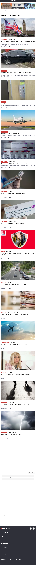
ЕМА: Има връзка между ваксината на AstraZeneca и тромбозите (14, 163)
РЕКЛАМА (28, 553)
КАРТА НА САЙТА (4, 554)
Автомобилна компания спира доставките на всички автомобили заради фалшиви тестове (16, 73)
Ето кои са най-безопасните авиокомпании (10, 133)
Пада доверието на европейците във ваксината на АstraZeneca (14, 223)
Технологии (4, 39)
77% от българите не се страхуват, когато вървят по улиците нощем (15, 404)
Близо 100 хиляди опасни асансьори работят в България (13, 103)
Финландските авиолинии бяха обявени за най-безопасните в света (15, 344)
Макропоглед (4, 131)
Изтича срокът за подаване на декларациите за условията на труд (14, 314)
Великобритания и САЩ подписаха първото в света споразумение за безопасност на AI (18, 42)
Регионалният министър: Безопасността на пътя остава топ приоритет (16, 374)
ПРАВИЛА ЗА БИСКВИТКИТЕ (20, 553)
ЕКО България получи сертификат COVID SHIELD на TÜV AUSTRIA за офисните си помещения (17, 254)
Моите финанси (5, 543)
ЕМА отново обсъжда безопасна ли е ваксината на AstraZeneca (14, 193)
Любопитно (4, 402)
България (3, 101)
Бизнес (3, 251)
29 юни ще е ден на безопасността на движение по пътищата (13, 284)
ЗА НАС (2, 553)
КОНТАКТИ (10, 554)
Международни (4, 342)
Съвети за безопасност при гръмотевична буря (11, 434)
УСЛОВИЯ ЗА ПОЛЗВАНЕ (9, 553)
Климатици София (5, 517)
